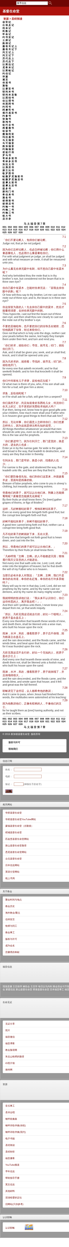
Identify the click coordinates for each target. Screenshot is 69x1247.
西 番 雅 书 (8, 128)
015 (15, 229)
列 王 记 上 (8, 52)
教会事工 (10, 932)
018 (31, 229)
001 (5, 227)
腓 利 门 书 (8, 191)
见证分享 (10, 1023)
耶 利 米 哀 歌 (10, 94)
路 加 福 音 (8, 146)
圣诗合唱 (10, 1112)
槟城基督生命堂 (13, 832)
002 (10, 227)
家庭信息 (10, 989)
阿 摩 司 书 (8, 109)
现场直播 (7, 986)
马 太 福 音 (8, 140)
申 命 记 (7, 34)
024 (63, 229)
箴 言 (5, 79)
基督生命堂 (11, 11)
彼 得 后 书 (8, 203)
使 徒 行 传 (8, 152)
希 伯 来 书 (8, 194)
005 (26, 227)
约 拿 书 (7, 115)
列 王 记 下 (8, 55)
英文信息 (10, 1184)
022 (53, 229)
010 (53, 227)
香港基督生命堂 (41, 989)
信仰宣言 (10, 919)
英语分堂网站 (12, 871)
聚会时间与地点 (13, 899)
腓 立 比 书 (8, 170)
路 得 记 (7, 43)
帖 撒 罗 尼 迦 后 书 (13, 179)
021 (47, 229)
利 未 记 (7, 28)
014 (10, 229)
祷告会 (26, 986)
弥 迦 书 (7, 119)
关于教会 (7, 891)
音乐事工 (10, 1105)
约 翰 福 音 (8, 149)
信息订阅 (7, 761)
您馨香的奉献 (12, 952)
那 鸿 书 (7, 122)
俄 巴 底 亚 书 (10, 112)
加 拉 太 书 (8, 164)
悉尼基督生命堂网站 (15, 852)
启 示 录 (7, 218)
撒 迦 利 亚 (8, 134)
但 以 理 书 (8, 100)
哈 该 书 (7, 131)
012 (63, 227)
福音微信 (10, 1036)
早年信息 (10, 1171)
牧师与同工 (11, 926)
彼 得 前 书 (8, 200)
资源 (5, 1084)
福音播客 (10, 1158)
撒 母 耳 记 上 (10, 46)
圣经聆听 (10, 1151)
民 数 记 (7, 31)
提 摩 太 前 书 (10, 182)
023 (58, 229)
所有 (38, 734)
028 (21, 232)
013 (5, 229)
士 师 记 (7, 40)
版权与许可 (14, 742)
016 (21, 229)
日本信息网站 (12, 865)
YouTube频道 (12, 1164)
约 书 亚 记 (8, 37)
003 (15, 227)
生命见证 (7, 1002)
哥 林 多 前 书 (10, 158)
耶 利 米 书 (8, 91)
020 (42, 229)
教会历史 (10, 906)
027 (15, 232)
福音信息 (7, 966)
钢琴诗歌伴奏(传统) (15, 1125)
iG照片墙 (10, 1063)
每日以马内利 (45, 986)
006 (31, 227)
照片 (7, 1030)
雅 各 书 (7, 197)
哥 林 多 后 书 (10, 161)
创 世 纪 (7, 22)
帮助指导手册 (12, 1178)
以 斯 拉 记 (8, 64)
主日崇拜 (17, 986)
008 (42, 227)
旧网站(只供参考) (14, 1204)
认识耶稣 (7, 1217)
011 (58, 227)
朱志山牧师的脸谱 (14, 1056)
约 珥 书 (7, 106)
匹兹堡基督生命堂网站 (17, 839)
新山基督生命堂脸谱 (15, 845)
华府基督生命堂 (13, 812)
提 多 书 (7, 188)
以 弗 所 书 (8, 167)
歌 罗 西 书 (8, 173)
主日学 (34, 986)
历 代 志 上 (8, 58)
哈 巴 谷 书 (8, 125)
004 (21, 227)
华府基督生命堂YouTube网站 (20, 819)
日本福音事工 (57, 989)
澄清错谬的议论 (13, 1197)
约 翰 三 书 (8, 212)
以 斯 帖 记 (8, 70)
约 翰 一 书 (8, 206)
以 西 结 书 (8, 97)
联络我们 (13, 748)
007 (37, 227)
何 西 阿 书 (8, 103)
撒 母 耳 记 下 (10, 49)
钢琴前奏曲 (11, 1119)
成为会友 (10, 945)
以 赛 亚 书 (8, 88)
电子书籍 (10, 1138)
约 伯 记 (7, 73)
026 (10, 232)
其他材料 (10, 1191)
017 (26, 229)
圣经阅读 (10, 1145)
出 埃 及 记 (8, 25)
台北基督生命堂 (13, 858)
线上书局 (10, 878)
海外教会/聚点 (12, 912)
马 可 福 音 (8, 143)
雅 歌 (5, 85)
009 (47, 227)
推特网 (8, 1069)
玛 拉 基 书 (8, 137)
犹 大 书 (7, 215)
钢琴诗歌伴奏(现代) (15, 1132)
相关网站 (7, 804)
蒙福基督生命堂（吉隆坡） (19, 825)
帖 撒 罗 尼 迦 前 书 (13, 176)
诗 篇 (5, 76)
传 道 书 (7, 82)
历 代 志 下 (8, 61)
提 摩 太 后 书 (10, 185)
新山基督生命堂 (24, 989)
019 (37, 229)
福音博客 (10, 1043)
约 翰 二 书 (8, 209)
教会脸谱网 (11, 1050)
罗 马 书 (7, 155)
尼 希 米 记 (8, 67)
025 (5, 232)
